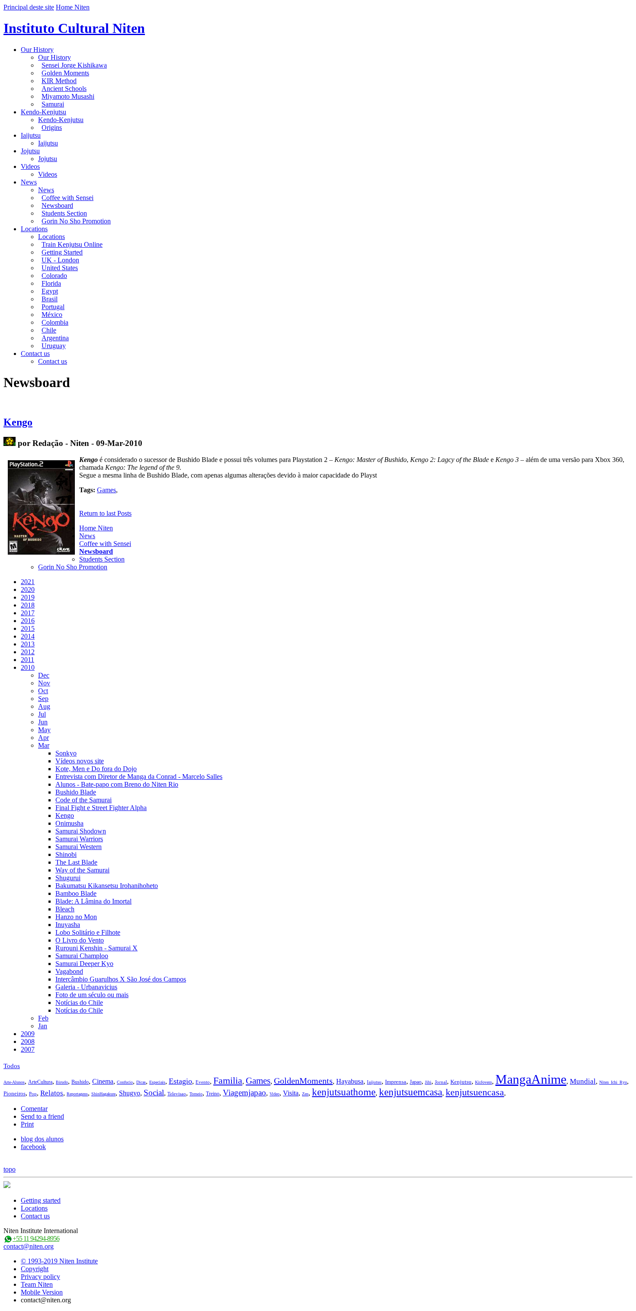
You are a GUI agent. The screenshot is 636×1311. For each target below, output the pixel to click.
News (29, 182)
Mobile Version (42, 1292)
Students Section (64, 213)
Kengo (17, 422)
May (44, 729)
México (52, 314)
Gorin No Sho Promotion (76, 221)
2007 (28, 1049)
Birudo (62, 1082)
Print (27, 1124)
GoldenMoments (303, 1080)
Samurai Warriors (79, 839)
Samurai (53, 104)
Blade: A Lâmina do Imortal (93, 901)
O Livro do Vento (79, 940)
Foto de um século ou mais (91, 994)
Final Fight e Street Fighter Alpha (101, 807)
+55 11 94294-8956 (36, 1238)
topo (9, 1169)
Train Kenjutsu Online (72, 244)
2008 (28, 1041)
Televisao (176, 1093)
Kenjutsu (461, 1082)
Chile (49, 330)
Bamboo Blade (75, 893)
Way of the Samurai (82, 870)
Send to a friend (42, 1116)
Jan (42, 1026)
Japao (415, 1082)
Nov (44, 683)
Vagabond (69, 971)
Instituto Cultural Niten (74, 28)
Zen (305, 1093)
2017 (28, 613)
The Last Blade (76, 862)
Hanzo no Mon (76, 916)
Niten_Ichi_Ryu (613, 1082)
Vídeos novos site (79, 761)
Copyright (34, 1268)
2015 (28, 628)
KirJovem (483, 1082)
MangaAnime (530, 1079)
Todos (11, 1065)
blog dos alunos (42, 1139)
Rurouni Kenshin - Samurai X (96, 948)
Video (274, 1093)
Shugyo (129, 1093)
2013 (28, 644)
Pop (33, 1093)
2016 (28, 620)
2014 (28, 636)
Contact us (35, 353)
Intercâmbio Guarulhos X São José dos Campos (120, 979)
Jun (43, 722)
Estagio (180, 1081)
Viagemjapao (244, 1092)
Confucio (125, 1082)
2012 (28, 652)
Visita (291, 1093)
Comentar (34, 1108)
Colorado (54, 275)
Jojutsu (30, 151)
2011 (27, 659)
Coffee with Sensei (67, 197)
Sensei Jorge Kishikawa (74, 65)
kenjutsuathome (344, 1092)
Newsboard (57, 205)
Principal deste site (28, 7)
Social (154, 1092)
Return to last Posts (105, 513)
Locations (34, 228)
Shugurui (67, 878)
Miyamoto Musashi (68, 96)
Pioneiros (14, 1093)
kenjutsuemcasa (410, 1092)
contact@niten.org (28, 1246)
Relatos (51, 1093)
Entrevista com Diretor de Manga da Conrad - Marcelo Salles (138, 776)
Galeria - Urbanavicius (86, 987)
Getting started (41, 1200)
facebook (33, 1146)
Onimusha (69, 823)
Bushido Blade (75, 792)
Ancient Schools (64, 88)
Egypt (50, 291)
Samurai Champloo (81, 955)
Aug (44, 706)
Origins (52, 127)
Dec (43, 675)
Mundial (583, 1081)
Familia (227, 1080)
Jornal (441, 1082)
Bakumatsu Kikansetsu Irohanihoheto (106, 885)
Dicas (141, 1082)
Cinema (102, 1081)
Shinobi (66, 854)
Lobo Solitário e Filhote (87, 932)
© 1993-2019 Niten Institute (59, 1261)
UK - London (60, 260)
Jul (42, 714)
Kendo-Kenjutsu (43, 112)
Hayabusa (349, 1081)
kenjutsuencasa (475, 1092)
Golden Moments (65, 73)
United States (60, 267)
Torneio (196, 1093)
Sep (43, 698)
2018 (28, 605)
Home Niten (73, 7)
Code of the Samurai (83, 800)
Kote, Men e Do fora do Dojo (96, 768)
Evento (203, 1082)
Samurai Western (78, 846)
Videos (30, 166)
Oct (43, 690)
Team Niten (37, 1284)
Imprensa (395, 1082)
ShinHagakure (103, 1093)
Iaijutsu (31, 135)
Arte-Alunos (14, 1082)
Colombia (55, 322)
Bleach (64, 909)
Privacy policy (40, 1276)
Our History (37, 49)
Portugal (53, 306)
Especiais (157, 1082)
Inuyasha (67, 924)
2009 (28, 1033)
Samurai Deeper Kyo (84, 963)
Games (106, 490)
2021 (28, 581)
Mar (43, 745)
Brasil (50, 299)
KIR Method (59, 80)
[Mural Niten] (9, 443)
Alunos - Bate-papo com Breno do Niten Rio (116, 784)
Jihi (428, 1082)
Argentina (55, 338)
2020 (28, 589)
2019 (28, 597)
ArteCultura (40, 1082)
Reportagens (77, 1093)
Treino (212, 1094)
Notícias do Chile (79, 1002)
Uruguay (54, 345)
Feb (43, 1018)
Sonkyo (66, 753)
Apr (43, 737)
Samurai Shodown (80, 831)
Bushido (80, 1082)
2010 (28, 667)
